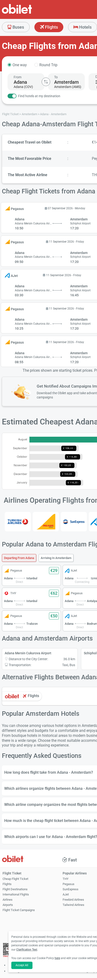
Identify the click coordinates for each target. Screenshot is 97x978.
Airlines (7, 899)
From (17, 77)
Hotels (85, 27)
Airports (8, 905)
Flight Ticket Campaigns (19, 910)
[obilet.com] (28, 13)
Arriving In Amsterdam (56, 558)
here (57, 958)
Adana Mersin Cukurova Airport (28, 653)
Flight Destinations (15, 889)
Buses (18, 27)
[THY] (18, 521)
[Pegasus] (46, 521)
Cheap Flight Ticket (15, 879)
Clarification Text (26, 949)
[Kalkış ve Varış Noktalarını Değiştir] (46, 82)
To (56, 77)
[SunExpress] (74, 521)
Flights (51, 27)
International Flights (16, 894)
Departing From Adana (19, 558)
